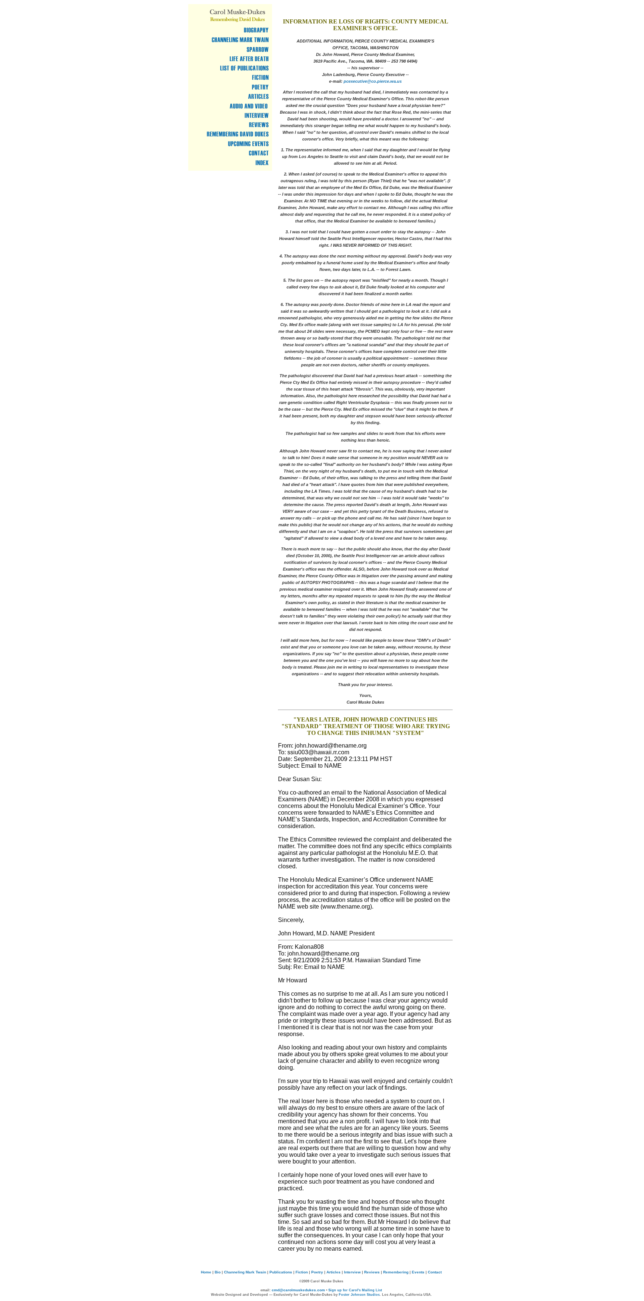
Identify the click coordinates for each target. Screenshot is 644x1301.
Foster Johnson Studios (359, 1295)
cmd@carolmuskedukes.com (298, 1290)
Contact (435, 1272)
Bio (218, 1272)
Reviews (372, 1272)
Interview (352, 1272)
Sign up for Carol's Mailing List (355, 1290)
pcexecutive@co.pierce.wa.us (373, 81)
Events (418, 1272)
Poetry (317, 1272)
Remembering (395, 1272)
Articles (333, 1272)
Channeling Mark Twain (245, 1272)
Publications (280, 1272)
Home (206, 1272)
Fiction (302, 1272)
